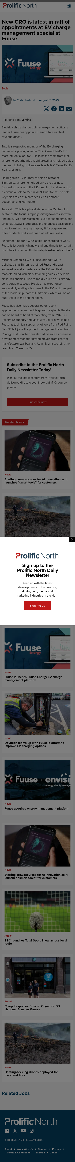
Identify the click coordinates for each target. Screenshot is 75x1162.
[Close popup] (72, 539)
